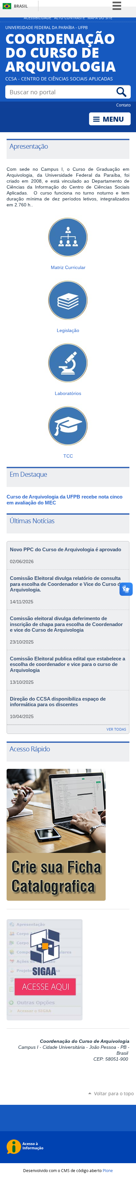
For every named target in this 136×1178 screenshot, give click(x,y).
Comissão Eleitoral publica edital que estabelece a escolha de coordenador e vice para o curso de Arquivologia (67, 664)
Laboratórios (68, 393)
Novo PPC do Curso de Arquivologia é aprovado (65, 549)
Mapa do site (99, 17)
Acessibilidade (37, 17)
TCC (68, 456)
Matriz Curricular (68, 267)
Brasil (21, 6)
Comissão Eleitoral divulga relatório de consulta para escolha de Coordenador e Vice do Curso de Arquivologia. (66, 584)
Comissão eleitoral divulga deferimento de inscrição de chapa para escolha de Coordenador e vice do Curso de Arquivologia (66, 624)
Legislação (68, 330)
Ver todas (116, 729)
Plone (108, 1170)
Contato (123, 104)
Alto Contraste (69, 17)
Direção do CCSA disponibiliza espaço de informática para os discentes (58, 702)
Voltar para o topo (114, 1093)
